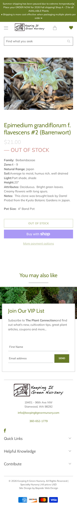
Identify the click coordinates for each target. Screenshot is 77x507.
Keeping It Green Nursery (31, 480)
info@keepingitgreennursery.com (38, 412)
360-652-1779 (38, 421)
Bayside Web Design (46, 488)
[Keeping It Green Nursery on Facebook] (5, 431)
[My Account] (5, 28)
